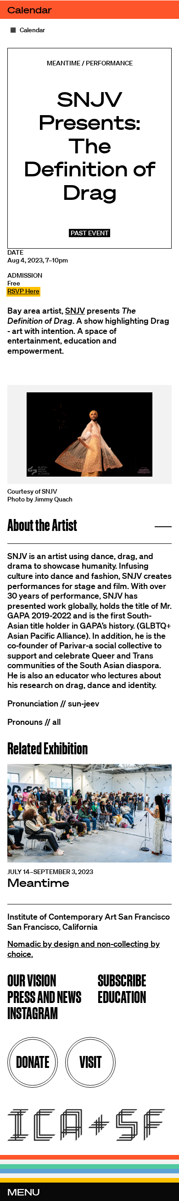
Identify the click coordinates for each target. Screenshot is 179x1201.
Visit (90, 1062)
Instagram (32, 1014)
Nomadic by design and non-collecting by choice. (83, 949)
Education (122, 998)
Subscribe (122, 982)
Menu (23, 1192)
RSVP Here (23, 291)
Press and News (44, 998)
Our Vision (31, 982)
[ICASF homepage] (89, 1126)
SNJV (75, 310)
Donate (33, 1062)
